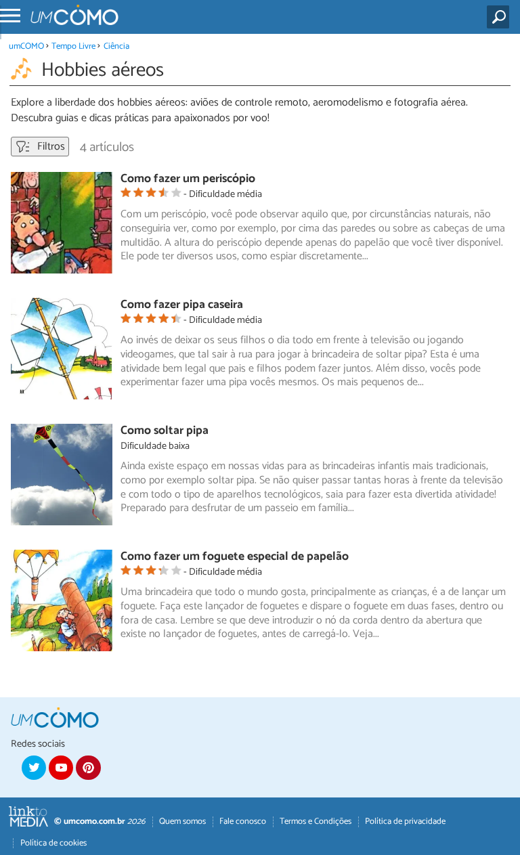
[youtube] (61, 767)
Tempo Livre (73, 46)
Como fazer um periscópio (188, 179)
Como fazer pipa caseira (182, 305)
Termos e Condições (315, 821)
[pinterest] (88, 767)
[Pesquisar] (500, 16)
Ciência (116, 46)
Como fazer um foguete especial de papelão (235, 557)
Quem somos (182, 821)
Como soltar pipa (165, 431)
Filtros (50, 146)
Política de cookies (53, 843)
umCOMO (26, 46)
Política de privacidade (405, 821)
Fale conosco (242, 821)
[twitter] (34, 767)
